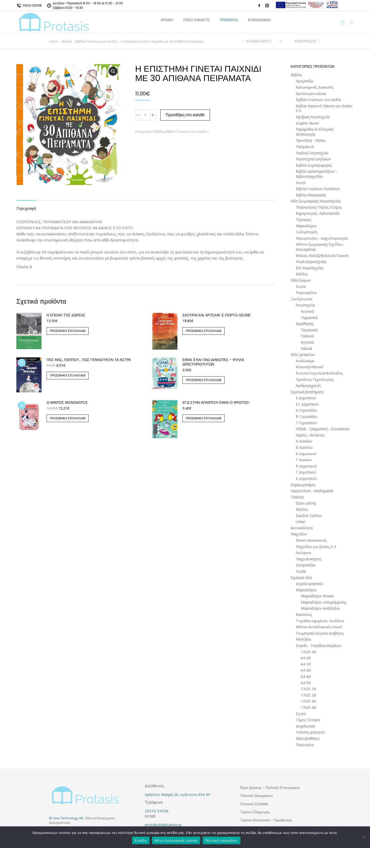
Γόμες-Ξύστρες (308, 719)
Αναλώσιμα (305, 360)
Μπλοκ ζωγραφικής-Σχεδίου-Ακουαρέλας (320, 247)
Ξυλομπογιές (306, 232)
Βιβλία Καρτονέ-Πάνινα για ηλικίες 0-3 (324, 108)
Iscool (301, 182)
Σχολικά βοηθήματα (307, 391)
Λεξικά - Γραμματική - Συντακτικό (322, 428)
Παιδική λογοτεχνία (312, 153)
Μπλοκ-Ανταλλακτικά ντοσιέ (319, 626)
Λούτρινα (303, 552)
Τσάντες (297, 497)
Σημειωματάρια (303, 484)
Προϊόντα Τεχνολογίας (315, 379)
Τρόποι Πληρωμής (255, 812)
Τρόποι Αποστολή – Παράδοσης (266, 820)
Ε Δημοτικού (306, 397)
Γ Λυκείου (304, 459)
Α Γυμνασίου (306, 410)
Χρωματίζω (304, 81)
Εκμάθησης (305, 323)
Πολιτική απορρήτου (221, 840)
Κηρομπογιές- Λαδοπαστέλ (318, 213)
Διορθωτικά (305, 726)
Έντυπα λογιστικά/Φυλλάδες (319, 373)
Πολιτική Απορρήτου (256, 795)
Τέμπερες (303, 219)
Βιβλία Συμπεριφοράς (314, 165)
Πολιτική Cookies (254, 803)
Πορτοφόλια (306, 292)
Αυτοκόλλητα (302, 528)
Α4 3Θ (306, 670)
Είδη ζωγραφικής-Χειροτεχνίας (316, 201)
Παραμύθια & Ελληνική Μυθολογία (315, 132)
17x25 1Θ (308, 688)
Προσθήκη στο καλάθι (185, 115)
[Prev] (243, 41)
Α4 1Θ (306, 664)
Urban (301, 521)
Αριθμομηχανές (308, 385)
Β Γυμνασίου (306, 416)
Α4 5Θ (306, 682)
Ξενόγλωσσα (301, 299)
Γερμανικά (309, 317)
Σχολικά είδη (301, 577)
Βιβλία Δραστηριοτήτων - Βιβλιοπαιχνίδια (316, 174)
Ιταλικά (306, 348)
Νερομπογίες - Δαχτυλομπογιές (322, 238)
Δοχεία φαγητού (309, 583)
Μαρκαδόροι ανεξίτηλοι (320, 608)
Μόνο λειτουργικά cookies (176, 840)
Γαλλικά (307, 336)
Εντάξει (141, 840)
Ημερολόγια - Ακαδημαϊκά (312, 490)
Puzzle (301, 571)
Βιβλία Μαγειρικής (311, 195)
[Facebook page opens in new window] (259, 5)
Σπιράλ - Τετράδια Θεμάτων (318, 645)
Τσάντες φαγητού (310, 732)
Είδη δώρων (301, 280)
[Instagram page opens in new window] (267, 5)
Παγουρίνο (305, 744)
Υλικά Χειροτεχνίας (311, 261)
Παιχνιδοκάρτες (308, 559)
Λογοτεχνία (305, 305)
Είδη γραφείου (303, 354)
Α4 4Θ (306, 676)
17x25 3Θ (308, 701)
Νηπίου (302, 509)
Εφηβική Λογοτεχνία (312, 117)
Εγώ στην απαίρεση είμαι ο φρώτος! (215, 402)
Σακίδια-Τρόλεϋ (309, 515)
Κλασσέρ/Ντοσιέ (309, 366)
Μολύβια (303, 639)
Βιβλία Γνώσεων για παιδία (186, 131)
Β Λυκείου (304, 447)
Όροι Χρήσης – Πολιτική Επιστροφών (270, 787)
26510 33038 (32, 5)
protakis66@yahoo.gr (163, 824)
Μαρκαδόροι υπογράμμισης (323, 602)
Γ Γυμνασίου (306, 422)
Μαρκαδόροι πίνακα (317, 596)
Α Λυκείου (304, 441)
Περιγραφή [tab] (26, 208)
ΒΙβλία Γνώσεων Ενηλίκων (318, 188)
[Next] (319, 41)
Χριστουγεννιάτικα (311, 93)
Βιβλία (159, 131)
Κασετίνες (304, 614)
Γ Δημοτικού (306, 472)
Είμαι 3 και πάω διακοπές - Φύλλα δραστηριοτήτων (213, 361)
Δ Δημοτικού (306, 478)
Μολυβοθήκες (307, 738)
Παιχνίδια (299, 534)
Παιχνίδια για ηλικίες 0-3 (316, 546)
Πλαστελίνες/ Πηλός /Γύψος (319, 207)
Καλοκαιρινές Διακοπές (315, 87)
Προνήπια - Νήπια (310, 140)
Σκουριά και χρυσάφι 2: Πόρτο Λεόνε (216, 315)
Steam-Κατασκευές (311, 540)
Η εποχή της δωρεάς (66, 315)
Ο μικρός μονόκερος (67, 402)
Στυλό (301, 286)
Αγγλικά (307, 311)
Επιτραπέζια (305, 565)
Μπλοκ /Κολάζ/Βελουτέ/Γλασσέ (322, 255)
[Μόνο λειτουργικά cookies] (363, 837)
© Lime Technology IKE (66, 818)
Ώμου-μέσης (306, 503)
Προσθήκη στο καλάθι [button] (67, 331)
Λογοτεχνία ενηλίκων (313, 159)
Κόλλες (302, 274)
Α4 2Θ (306, 657)
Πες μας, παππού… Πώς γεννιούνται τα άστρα (89, 359)
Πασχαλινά (305, 146)
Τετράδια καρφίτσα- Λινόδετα (320, 620)
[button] (74, 4)
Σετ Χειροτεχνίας (309, 268)
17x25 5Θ (308, 651)
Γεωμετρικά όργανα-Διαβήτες (320, 633)
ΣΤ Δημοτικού (307, 404)
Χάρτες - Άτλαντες (310, 435)
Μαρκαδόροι (306, 226)
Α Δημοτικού (306, 453)
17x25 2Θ (308, 695)
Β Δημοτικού (306, 466)
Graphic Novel (307, 123)
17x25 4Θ (308, 707)
